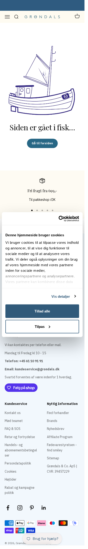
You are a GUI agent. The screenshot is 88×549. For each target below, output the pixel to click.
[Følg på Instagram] (20, 508)
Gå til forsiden (42, 143)
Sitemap (53, 458)
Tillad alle (42, 311)
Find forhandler (58, 413)
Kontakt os (13, 413)
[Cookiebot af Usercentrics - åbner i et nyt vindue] (59, 219)
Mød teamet (14, 421)
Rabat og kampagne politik (19, 490)
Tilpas (40, 326)
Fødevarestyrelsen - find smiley (62, 447)
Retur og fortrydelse (20, 437)
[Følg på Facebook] (8, 508)
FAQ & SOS (12, 429)
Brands (52, 421)
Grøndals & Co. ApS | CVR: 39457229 (62, 468)
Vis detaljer (60, 296)
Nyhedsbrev (55, 429)
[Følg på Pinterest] (32, 508)
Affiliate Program (60, 437)
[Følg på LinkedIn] (44, 508)
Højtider (10, 479)
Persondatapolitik (18, 463)
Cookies (10, 471)
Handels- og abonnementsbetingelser (21, 450)
